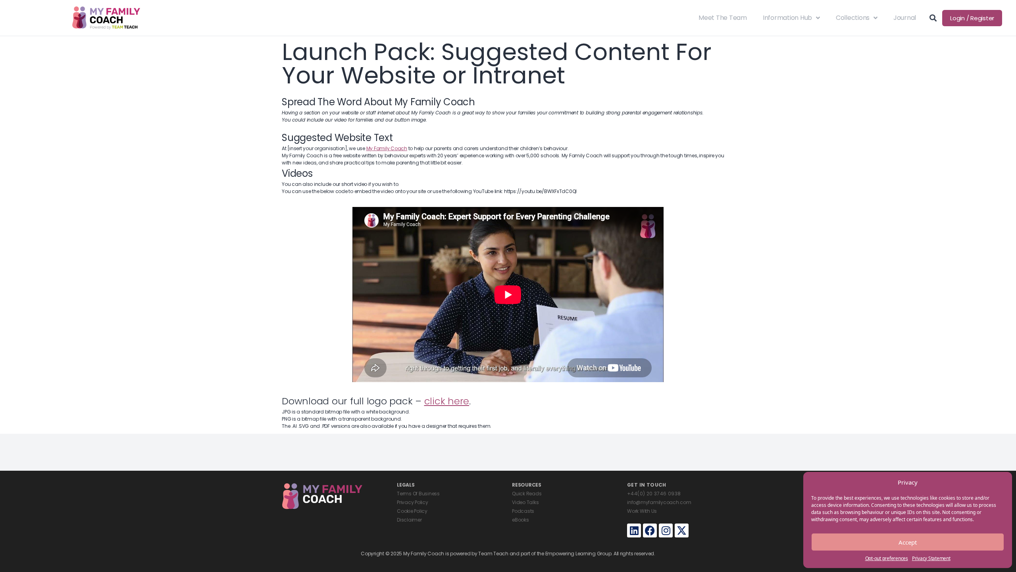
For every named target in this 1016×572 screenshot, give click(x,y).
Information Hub (787, 17)
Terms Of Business (418, 493)
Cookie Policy (412, 511)
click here (447, 401)
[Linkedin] (634, 530)
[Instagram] (666, 530)
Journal (904, 17)
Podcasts (523, 511)
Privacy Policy (412, 502)
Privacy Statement (931, 558)
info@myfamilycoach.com (659, 502)
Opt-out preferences (886, 558)
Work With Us (642, 511)
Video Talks (525, 502)
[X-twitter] (682, 530)
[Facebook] (650, 530)
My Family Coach (386, 148)
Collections (853, 17)
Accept (908, 542)
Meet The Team (722, 17)
